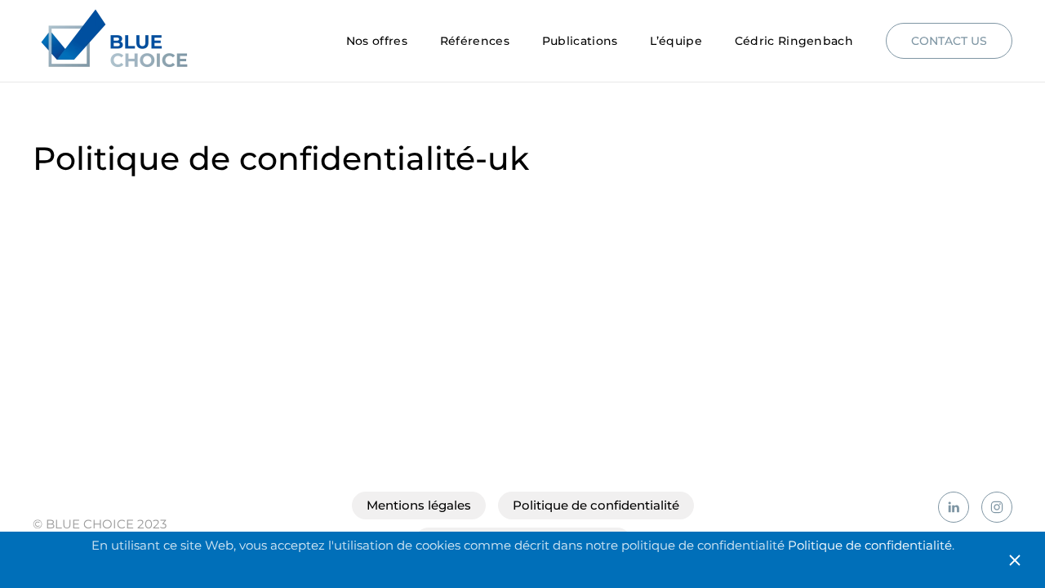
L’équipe (675, 40)
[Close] (1015, 560)
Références (474, 40)
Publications (580, 40)
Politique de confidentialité (596, 505)
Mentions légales (419, 505)
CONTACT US (949, 40)
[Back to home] (116, 41)
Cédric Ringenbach (794, 40)
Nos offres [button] (376, 40)
